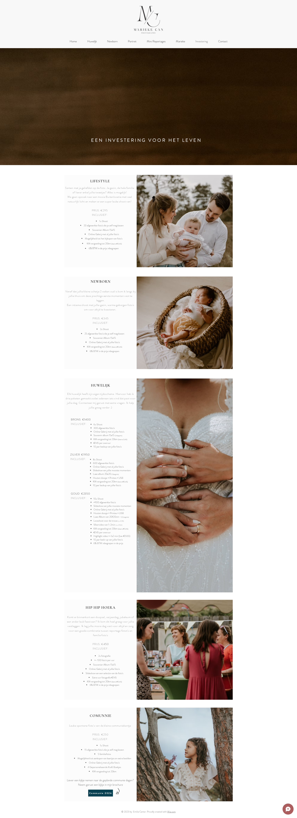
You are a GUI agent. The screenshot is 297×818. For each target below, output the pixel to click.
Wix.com (171, 811)
